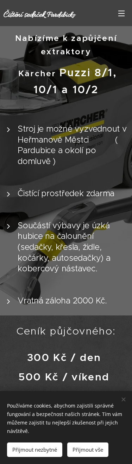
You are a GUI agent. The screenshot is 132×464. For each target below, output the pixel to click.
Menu (121, 13)
